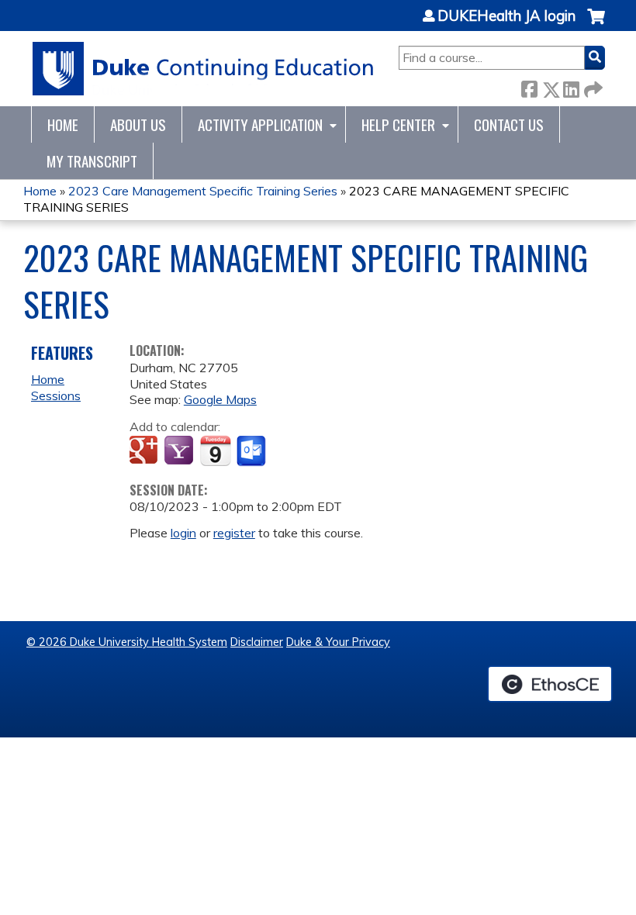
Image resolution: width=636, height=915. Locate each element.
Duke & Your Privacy (338, 642)
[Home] (203, 68)
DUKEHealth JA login (506, 16)
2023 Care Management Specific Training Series (202, 191)
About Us (138, 124)
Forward (592, 86)
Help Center (398, 124)
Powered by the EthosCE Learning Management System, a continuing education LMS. (550, 684)
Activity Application (260, 124)
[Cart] (596, 24)
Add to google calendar (145, 451)
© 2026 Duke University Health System (126, 642)
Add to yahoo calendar (180, 451)
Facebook (529, 86)
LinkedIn (571, 86)
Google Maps (220, 399)
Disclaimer (256, 642)
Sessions (56, 395)
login (183, 532)
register (234, 532)
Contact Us (509, 124)
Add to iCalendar (215, 450)
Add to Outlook (252, 451)
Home (62, 124)
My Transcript (92, 161)
